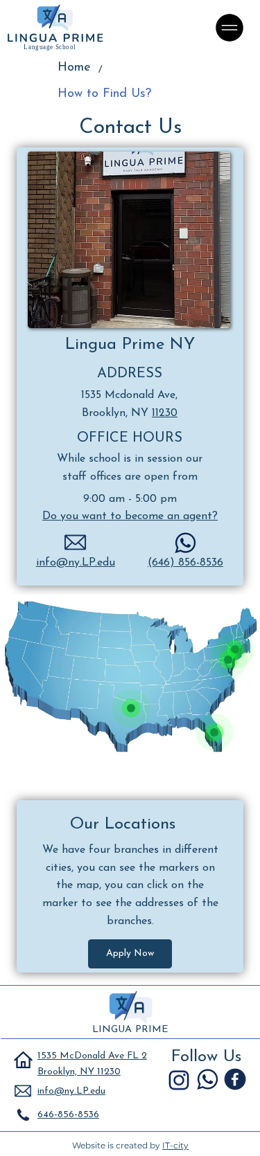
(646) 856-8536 (185, 562)
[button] (130, 953)
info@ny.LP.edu (75, 562)
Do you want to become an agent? (130, 516)
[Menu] (230, 27)
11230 (164, 413)
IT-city (175, 1145)
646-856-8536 (68, 1114)
